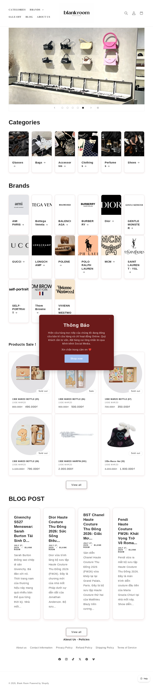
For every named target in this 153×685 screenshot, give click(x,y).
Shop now (77, 358)
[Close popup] (109, 319)
